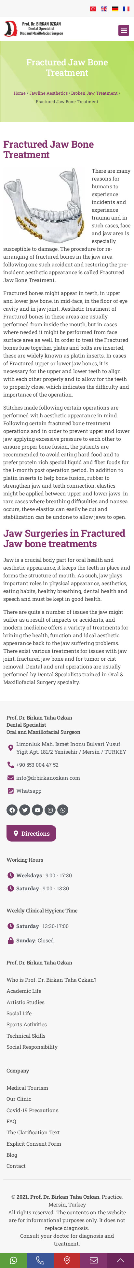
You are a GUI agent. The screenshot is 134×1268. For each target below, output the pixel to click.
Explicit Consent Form (34, 1143)
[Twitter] (24, 810)
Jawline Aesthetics (48, 93)
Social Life (19, 1013)
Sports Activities (27, 1024)
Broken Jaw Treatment (94, 93)
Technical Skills (26, 1035)
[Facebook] (12, 810)
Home (20, 93)
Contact (16, 1165)
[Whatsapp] (62, 810)
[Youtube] (37, 810)
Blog (12, 1154)
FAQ (11, 1121)
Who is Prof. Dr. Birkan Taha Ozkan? (51, 979)
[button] (123, 30)
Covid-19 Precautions (33, 1110)
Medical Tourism (27, 1087)
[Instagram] (50, 810)
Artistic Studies (26, 1002)
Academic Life (24, 990)
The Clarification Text (33, 1132)
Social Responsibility (32, 1046)
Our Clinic (19, 1098)
